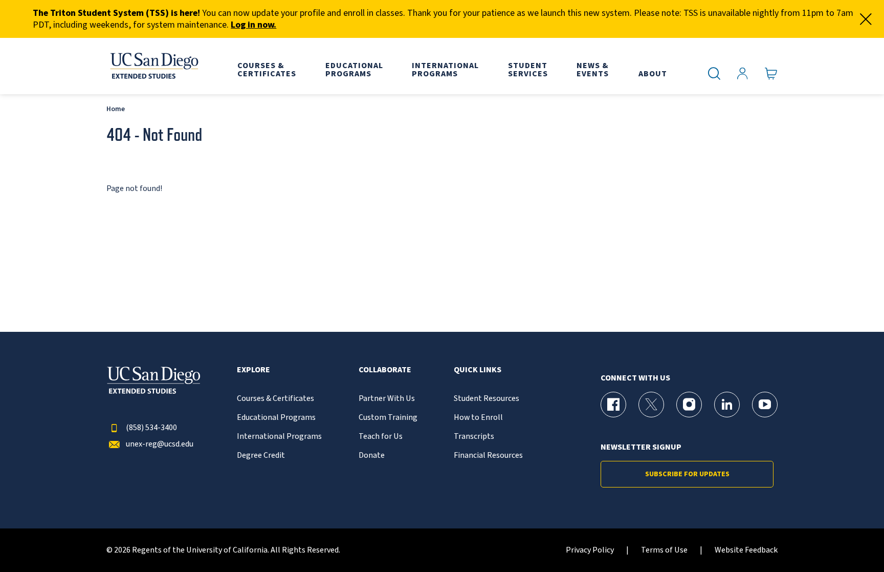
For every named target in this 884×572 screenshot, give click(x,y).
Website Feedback (746, 550)
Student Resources (486, 398)
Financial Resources (488, 455)
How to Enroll (478, 417)
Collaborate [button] (385, 370)
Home (115, 109)
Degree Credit (261, 455)
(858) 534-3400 (151, 427)
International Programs (279, 436)
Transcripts (474, 436)
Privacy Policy (590, 550)
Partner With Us (387, 398)
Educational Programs (276, 417)
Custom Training (388, 417)
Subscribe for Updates (687, 474)
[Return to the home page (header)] (153, 66)
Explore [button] (253, 370)
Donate (372, 455)
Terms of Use (664, 550)
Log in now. (253, 24)
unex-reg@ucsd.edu (159, 444)
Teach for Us (381, 436)
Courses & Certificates (275, 398)
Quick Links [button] (477, 370)
